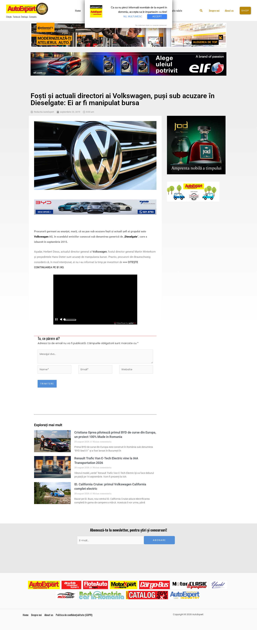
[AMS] (71, 585)
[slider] (69, 320)
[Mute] (61, 320)
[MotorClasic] (190, 585)
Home (25, 615)
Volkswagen (41, 236)
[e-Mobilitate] (101, 595)
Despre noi (36, 615)
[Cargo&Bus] (154, 585)
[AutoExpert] (44, 585)
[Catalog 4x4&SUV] (147, 595)
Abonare (159, 540)
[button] (201, 11)
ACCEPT (157, 16)
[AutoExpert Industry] (185, 595)
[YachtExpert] (218, 585)
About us (48, 615)
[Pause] (56, 320)
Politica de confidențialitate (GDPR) (74, 615)
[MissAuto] (66, 595)
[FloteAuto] (95, 585)
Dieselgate (131, 236)
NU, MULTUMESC (132, 16)
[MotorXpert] (123, 585)
